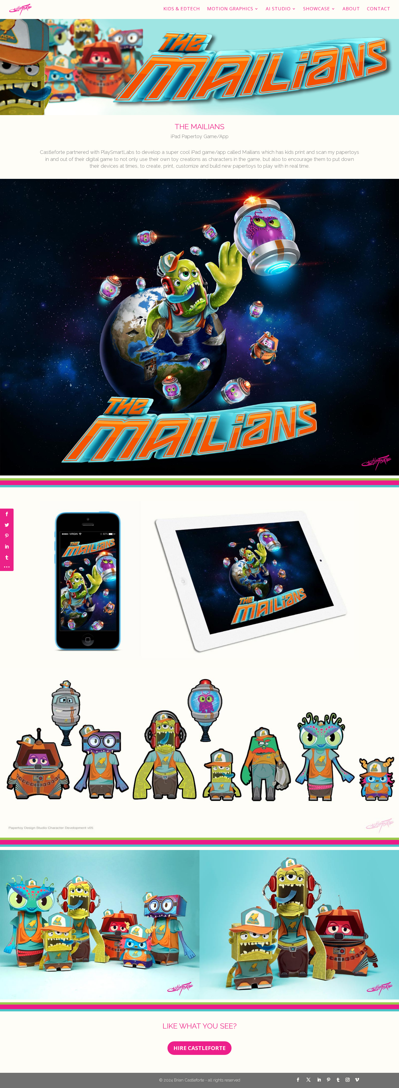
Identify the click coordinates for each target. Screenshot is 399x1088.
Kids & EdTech (181, 9)
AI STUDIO (278, 9)
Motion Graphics (230, 9)
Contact (378, 9)
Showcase (316, 9)
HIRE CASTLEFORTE (199, 1048)
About (351, 9)
